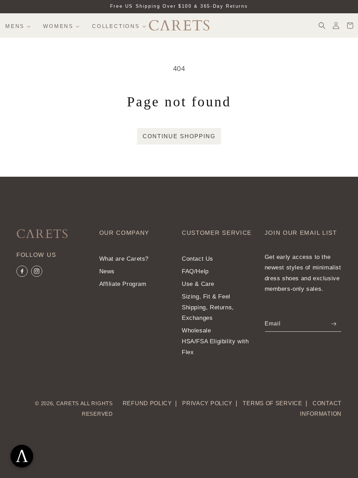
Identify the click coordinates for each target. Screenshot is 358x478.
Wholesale (196, 330)
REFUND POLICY (147, 403)
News (107, 271)
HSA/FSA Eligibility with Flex (215, 347)
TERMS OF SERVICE (272, 403)
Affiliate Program (122, 284)
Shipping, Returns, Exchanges (208, 313)
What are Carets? (124, 258)
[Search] (322, 26)
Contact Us (197, 258)
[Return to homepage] (40, 235)
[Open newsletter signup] (21, 456)
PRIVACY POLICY (207, 403)
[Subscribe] (333, 324)
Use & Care (198, 284)
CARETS (67, 403)
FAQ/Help (195, 271)
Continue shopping (179, 136)
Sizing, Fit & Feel (206, 296)
